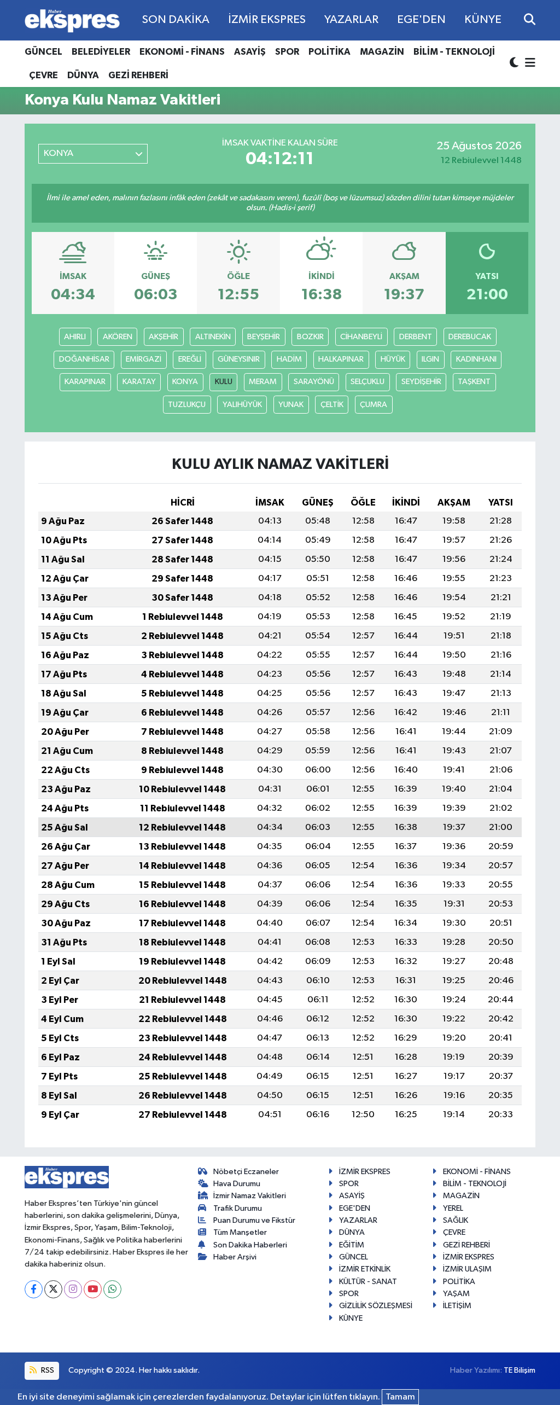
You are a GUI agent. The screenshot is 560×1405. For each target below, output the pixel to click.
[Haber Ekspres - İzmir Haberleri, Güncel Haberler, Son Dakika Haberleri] (72, 20)
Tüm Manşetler (240, 1232)
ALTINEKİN (213, 337)
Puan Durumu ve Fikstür (254, 1220)
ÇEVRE (43, 75)
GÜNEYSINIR (239, 359)
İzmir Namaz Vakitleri (249, 1196)
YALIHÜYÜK (242, 404)
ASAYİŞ (250, 51)
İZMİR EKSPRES (267, 20)
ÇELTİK (331, 404)
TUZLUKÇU (187, 404)
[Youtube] (93, 1289)
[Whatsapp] (112, 1289)
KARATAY (139, 382)
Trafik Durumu (237, 1208)
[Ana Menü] (528, 64)
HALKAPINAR (341, 359)
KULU (223, 382)
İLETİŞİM (457, 1306)
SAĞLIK (455, 1220)
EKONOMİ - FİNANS (182, 51)
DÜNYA (83, 75)
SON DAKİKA (175, 20)
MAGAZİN (382, 51)
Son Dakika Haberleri (250, 1245)
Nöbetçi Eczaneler (246, 1172)
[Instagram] (73, 1289)
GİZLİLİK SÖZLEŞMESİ (375, 1306)
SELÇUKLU (367, 382)
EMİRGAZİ (143, 359)
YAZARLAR (351, 20)
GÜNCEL (43, 51)
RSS (46, 1370)
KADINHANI (476, 359)
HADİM (289, 359)
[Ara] (529, 20)
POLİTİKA (329, 51)
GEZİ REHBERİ (138, 75)
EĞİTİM (351, 1245)
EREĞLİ (189, 359)
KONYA (185, 382)
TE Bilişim (519, 1370)
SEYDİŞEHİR (421, 382)
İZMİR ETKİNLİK (364, 1269)
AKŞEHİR (163, 337)
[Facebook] (34, 1289)
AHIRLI (75, 337)
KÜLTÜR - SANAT (368, 1282)
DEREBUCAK (469, 337)
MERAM (263, 382)
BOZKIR (310, 337)
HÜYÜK (393, 359)
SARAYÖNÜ (314, 382)
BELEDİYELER (101, 51)
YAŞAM (456, 1294)
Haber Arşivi (234, 1257)
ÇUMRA (373, 404)
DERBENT (415, 337)
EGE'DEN (421, 20)
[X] (53, 1289)
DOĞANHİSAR (84, 359)
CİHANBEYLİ (361, 337)
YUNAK (291, 404)
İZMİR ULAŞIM (467, 1269)
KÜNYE (482, 20)
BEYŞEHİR (263, 337)
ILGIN (430, 359)
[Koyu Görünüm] (515, 64)
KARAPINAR (85, 382)
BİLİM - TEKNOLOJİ (454, 51)
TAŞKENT (474, 382)
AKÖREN (117, 337)
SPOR (287, 51)
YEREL (453, 1208)
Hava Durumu (236, 1184)
